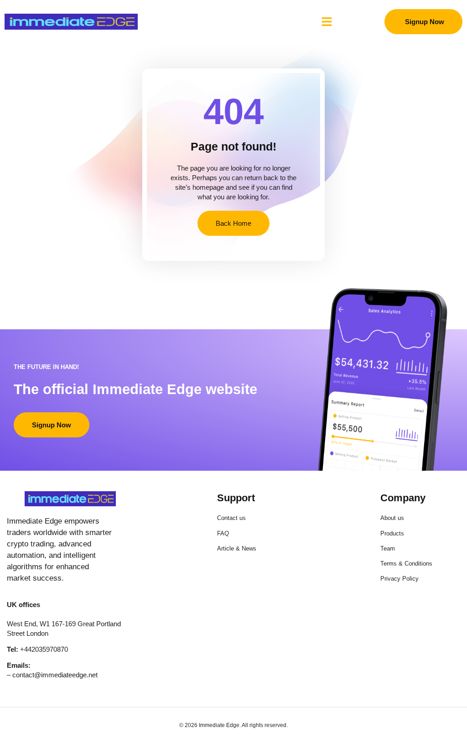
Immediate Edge (219, 725)
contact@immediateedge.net (55, 675)
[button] (327, 22)
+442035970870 (44, 649)
